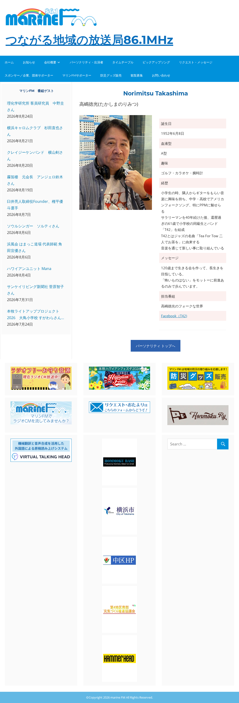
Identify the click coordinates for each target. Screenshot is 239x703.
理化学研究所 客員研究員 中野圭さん (35, 106)
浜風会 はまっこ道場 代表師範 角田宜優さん (34, 247)
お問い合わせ (161, 75)
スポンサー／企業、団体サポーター (29, 75)
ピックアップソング (156, 62)
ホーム (9, 62)
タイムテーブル (123, 62)
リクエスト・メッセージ (195, 62)
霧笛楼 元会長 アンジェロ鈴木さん (35, 180)
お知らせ (29, 62)
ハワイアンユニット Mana (29, 268)
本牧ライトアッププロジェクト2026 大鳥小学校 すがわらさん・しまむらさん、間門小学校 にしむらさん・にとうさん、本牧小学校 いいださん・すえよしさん (36, 315)
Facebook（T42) (174, 315)
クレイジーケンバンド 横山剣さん (35, 155)
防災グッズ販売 (111, 75)
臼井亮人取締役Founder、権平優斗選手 (35, 205)
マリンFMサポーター (76, 75)
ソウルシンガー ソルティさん (33, 226)
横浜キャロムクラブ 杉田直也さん (35, 131)
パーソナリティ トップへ (155, 345)
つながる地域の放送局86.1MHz (89, 40)
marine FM (117, 697)
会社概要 (50, 62)
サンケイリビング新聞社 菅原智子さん (35, 290)
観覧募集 (137, 75)
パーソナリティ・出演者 (86, 62)
